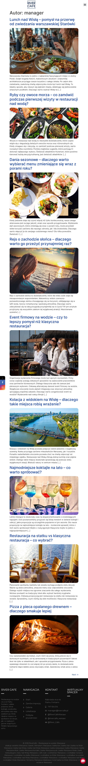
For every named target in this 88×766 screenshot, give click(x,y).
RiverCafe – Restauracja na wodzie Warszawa (47, 743)
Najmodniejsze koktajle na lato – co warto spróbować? (40, 469)
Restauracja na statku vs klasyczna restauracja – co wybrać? (40, 537)
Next (75, 674)
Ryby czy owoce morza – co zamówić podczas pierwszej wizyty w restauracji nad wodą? (44, 99)
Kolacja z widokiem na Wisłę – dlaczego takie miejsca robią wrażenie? (44, 401)
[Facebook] (2, 382)
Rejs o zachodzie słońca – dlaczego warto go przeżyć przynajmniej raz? (41, 241)
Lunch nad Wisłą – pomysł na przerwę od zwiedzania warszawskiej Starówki (42, 21)
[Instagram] (2, 387)
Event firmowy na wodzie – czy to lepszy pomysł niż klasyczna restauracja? (38, 321)
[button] (85, 5)
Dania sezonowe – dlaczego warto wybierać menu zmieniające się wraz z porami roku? (43, 164)
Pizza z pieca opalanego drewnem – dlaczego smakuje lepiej (41, 608)
